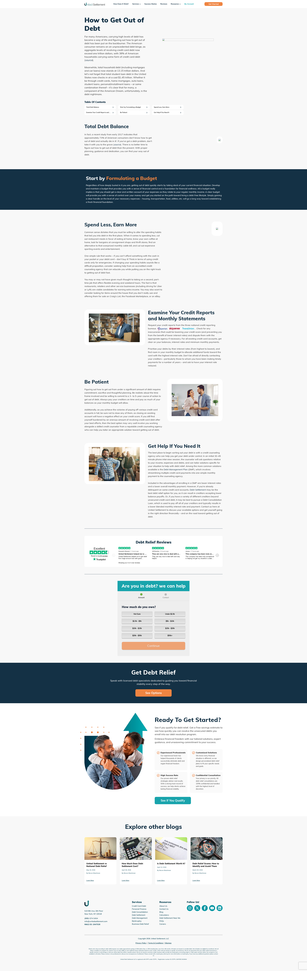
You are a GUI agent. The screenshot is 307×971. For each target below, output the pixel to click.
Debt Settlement (198, 489)
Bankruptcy (137, 921)
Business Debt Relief (140, 924)
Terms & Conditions (155, 943)
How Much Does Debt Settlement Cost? (99, 841)
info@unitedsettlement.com (95, 921)
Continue (153, 646)
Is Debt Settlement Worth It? (132, 839)
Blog (161, 912)
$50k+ (170, 635)
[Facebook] (205, 908)
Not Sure (137, 614)
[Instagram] (190, 908)
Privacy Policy (141, 943)
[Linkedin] (220, 908)
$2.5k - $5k (137, 621)
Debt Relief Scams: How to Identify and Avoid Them (170, 841)
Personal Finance (139, 909)
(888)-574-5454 (91, 918)
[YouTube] (212, 908)
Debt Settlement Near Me (169, 918)
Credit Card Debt (139, 906)
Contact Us (163, 909)
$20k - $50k (137, 635)
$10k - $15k (137, 628)
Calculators (164, 915)
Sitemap (168, 943)
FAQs (161, 921)
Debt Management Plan (176, 469)
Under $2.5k (170, 614)
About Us (163, 906)
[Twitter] (197, 908)
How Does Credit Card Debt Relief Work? (206, 841)
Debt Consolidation (140, 912)
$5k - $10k (170, 621)
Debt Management (139, 918)
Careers (162, 924)
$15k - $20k (170, 628)
